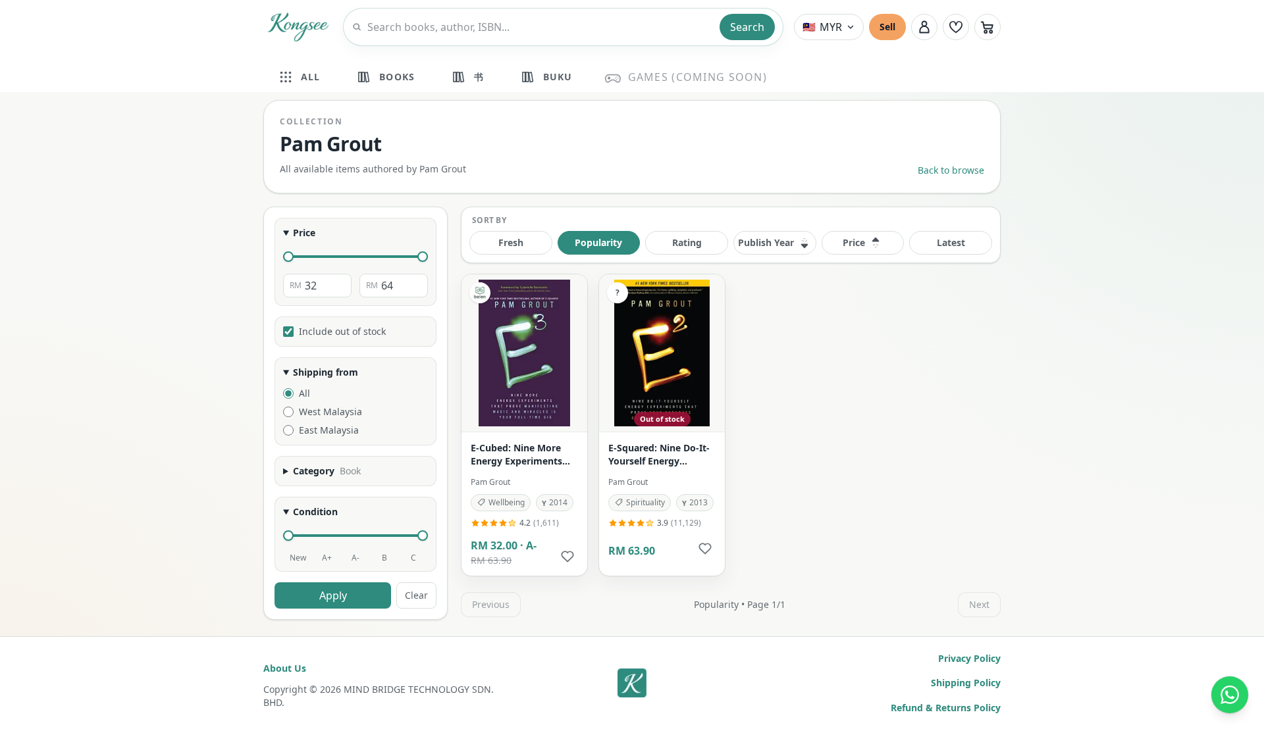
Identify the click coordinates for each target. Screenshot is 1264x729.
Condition (315, 511)
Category (327, 471)
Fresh (510, 242)
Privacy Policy (969, 658)
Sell (887, 26)
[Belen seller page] (479, 292)
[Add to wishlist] (567, 555)
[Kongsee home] (297, 27)
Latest (951, 242)
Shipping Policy (966, 682)
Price (304, 232)
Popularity (598, 242)
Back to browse (951, 170)
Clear (416, 595)
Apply (333, 595)
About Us (284, 668)
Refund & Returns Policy (946, 707)
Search (747, 27)
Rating (687, 242)
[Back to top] (632, 682)
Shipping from (325, 372)
